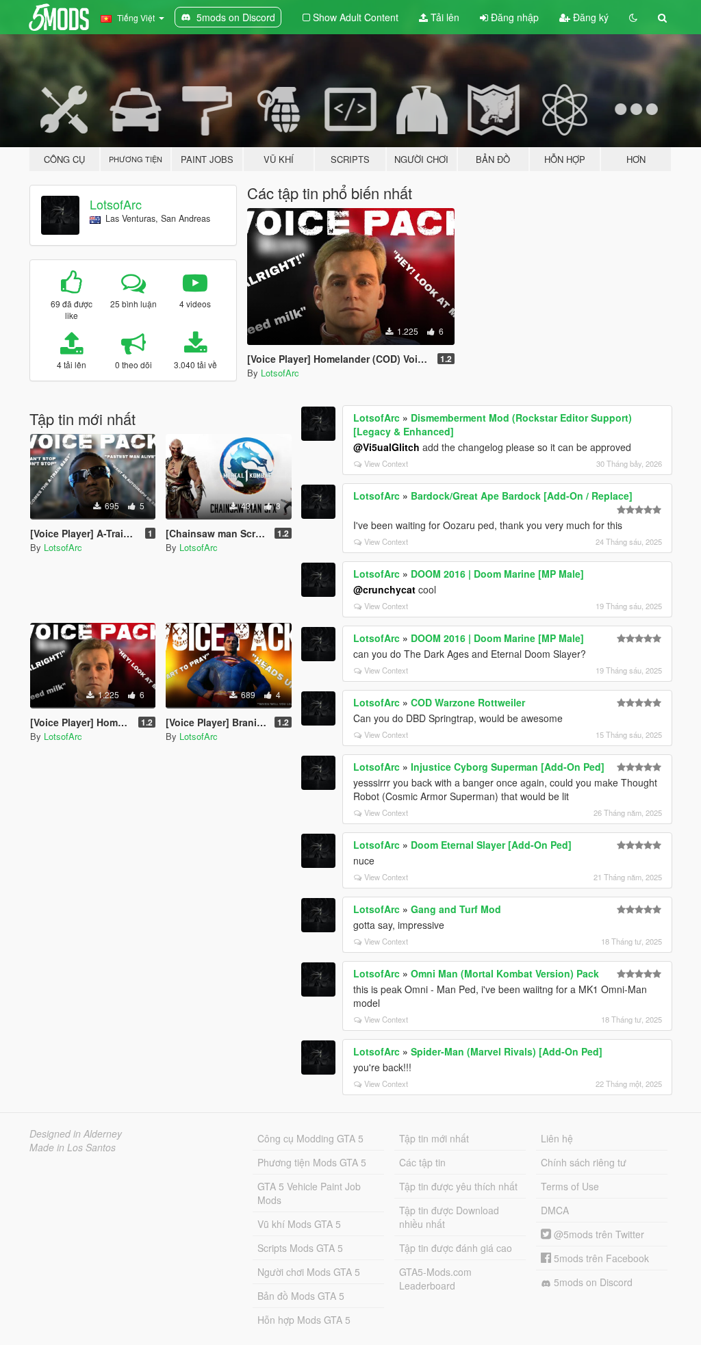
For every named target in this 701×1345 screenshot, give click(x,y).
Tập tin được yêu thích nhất (458, 1186)
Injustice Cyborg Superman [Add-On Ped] (507, 766)
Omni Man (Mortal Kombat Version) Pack (505, 973)
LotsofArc (116, 204)
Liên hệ (557, 1138)
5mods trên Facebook (600, 1258)
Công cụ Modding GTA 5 (310, 1138)
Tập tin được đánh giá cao (455, 1248)
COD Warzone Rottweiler (468, 702)
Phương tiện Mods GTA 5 (311, 1162)
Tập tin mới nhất (434, 1138)
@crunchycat (384, 589)
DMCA (555, 1210)
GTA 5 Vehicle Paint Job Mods (309, 1193)
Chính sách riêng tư (583, 1162)
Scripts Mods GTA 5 (300, 1248)
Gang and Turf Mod (456, 909)
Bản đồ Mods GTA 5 (300, 1296)
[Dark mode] (633, 17)
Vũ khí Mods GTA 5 (299, 1224)
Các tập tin (422, 1162)
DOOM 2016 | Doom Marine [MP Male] (497, 573)
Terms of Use (570, 1186)
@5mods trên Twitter (597, 1234)
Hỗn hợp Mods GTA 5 (303, 1320)
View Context (386, 463)
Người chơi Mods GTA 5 (308, 1272)
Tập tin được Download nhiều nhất (449, 1217)
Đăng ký (589, 17)
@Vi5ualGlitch (386, 447)
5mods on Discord (592, 1282)
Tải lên (443, 17)
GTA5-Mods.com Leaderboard (435, 1278)
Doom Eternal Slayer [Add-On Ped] (491, 844)
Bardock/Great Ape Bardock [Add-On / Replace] (522, 495)
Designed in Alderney (75, 1133)
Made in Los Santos (72, 1147)
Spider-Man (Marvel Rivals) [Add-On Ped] (506, 1051)
